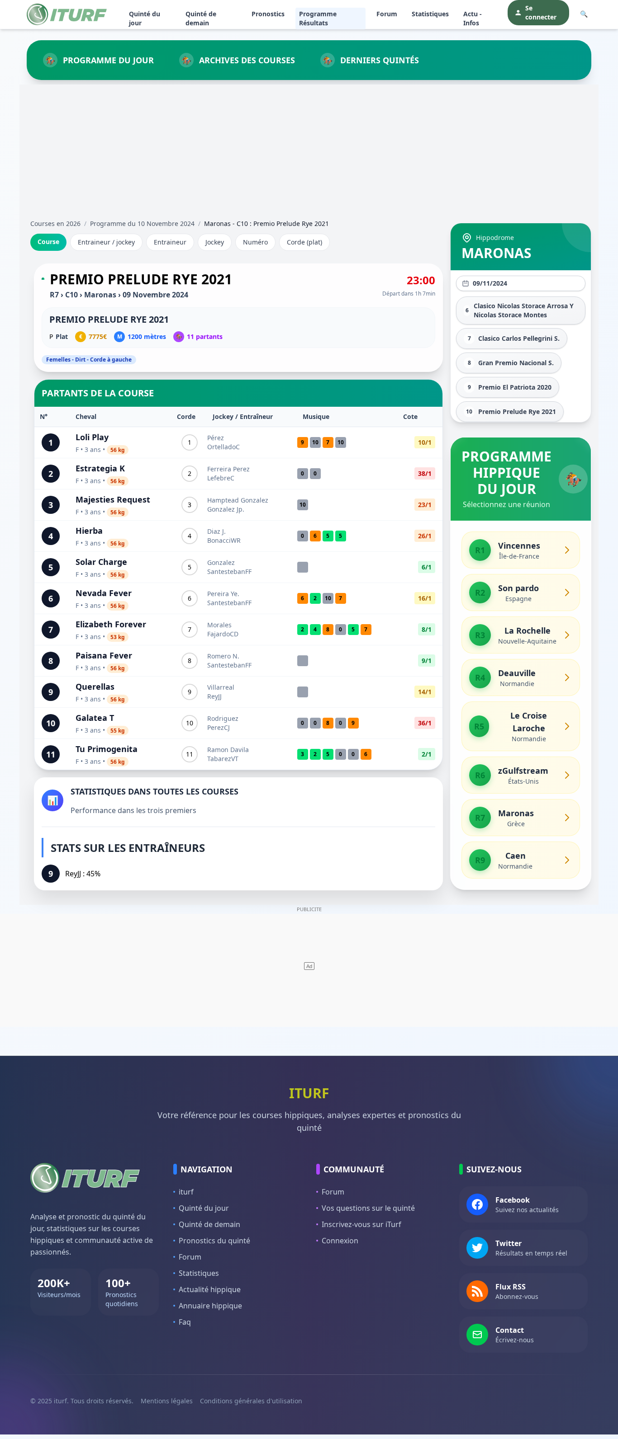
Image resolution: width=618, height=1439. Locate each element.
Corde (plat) (304, 242)
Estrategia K (100, 468)
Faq (185, 1322)
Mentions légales (167, 1401)
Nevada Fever (104, 593)
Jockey (214, 242)
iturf (186, 1192)
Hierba (89, 530)
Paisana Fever (104, 655)
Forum (386, 13)
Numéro (255, 242)
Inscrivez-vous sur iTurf (361, 1224)
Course (48, 241)
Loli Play (92, 437)
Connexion (340, 1241)
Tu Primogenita (107, 748)
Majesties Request (113, 499)
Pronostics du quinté (214, 1241)
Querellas (95, 686)
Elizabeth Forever (111, 624)
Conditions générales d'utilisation (251, 1401)
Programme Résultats (318, 18)
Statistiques (430, 13)
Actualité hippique (210, 1289)
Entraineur (170, 242)
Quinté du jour (144, 18)
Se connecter (540, 12)
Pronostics (268, 13)
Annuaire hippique (210, 1306)
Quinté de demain (200, 18)
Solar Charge (101, 561)
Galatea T (95, 717)
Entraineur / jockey (106, 242)
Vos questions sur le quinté (368, 1208)
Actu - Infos (472, 18)
